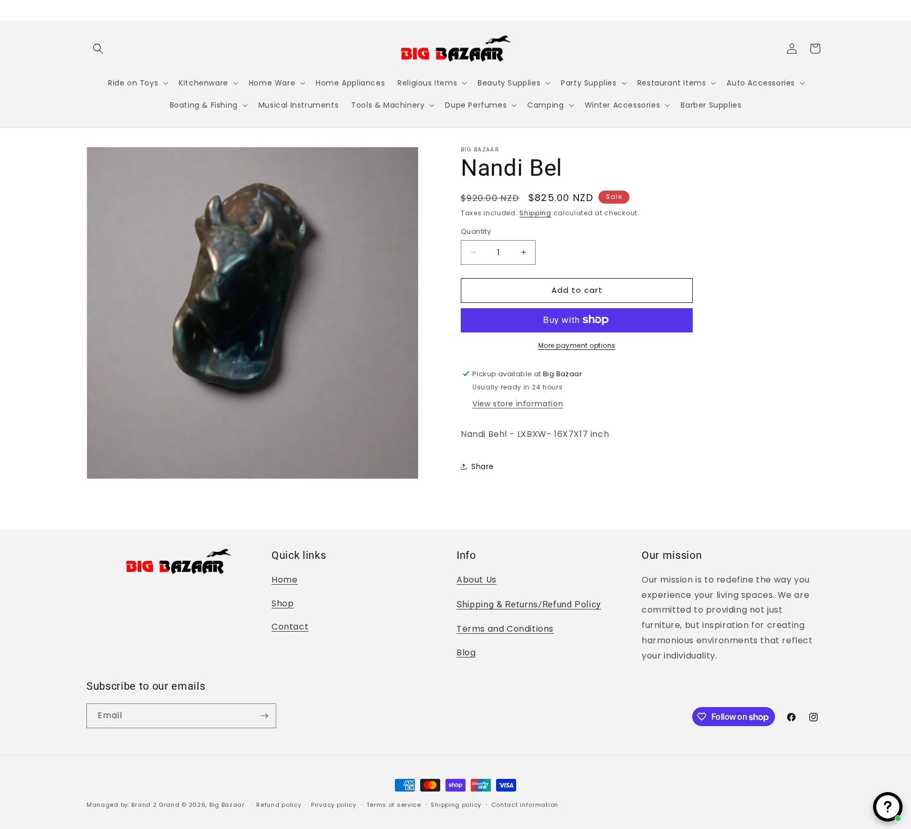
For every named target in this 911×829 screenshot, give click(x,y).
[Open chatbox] (888, 807)
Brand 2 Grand (155, 805)
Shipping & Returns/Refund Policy (529, 604)
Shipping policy (456, 805)
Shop (283, 603)
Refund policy (278, 805)
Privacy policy (333, 805)
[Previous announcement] (90, 10)
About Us (477, 580)
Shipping (535, 212)
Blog (466, 652)
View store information (517, 403)
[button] (98, 48)
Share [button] (482, 466)
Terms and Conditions (505, 629)
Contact (290, 627)
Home (284, 580)
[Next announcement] (820, 10)
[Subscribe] (264, 715)
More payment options (577, 344)
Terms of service (393, 805)
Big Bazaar (227, 805)
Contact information (524, 805)
